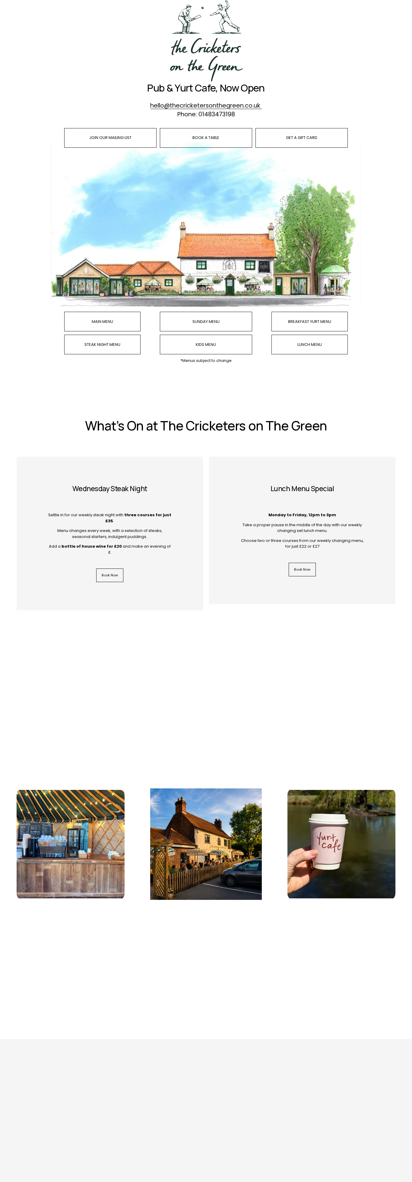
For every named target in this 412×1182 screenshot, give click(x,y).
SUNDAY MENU (206, 321)
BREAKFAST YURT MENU (309, 321)
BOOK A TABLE (205, 137)
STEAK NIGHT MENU (102, 344)
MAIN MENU (102, 321)
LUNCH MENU (309, 344)
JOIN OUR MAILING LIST (110, 137)
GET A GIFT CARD (301, 137)
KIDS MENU (206, 344)
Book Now (110, 575)
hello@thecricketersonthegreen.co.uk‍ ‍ (206, 105)
